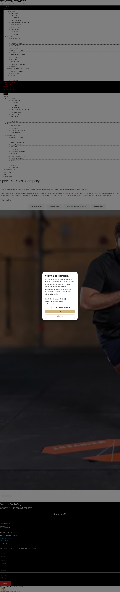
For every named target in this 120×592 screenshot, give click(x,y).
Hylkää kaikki (60, 316)
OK (60, 311)
